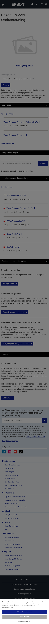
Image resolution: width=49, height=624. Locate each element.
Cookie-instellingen (24, 621)
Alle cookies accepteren (24, 612)
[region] (24, 611)
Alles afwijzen (24, 616)
